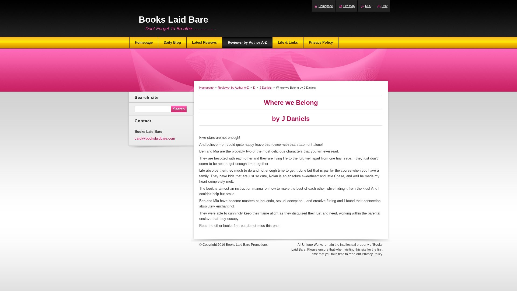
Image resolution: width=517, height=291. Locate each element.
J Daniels (266, 87)
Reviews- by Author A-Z (233, 87)
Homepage (206, 87)
